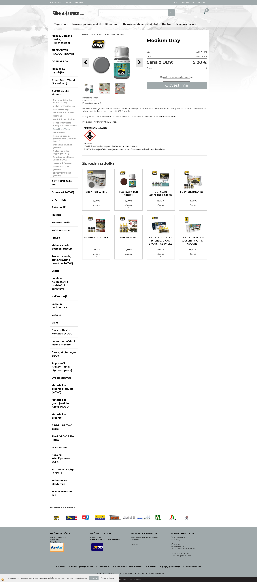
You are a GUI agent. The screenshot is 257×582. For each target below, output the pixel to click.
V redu (94, 578)
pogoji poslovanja (171, 567)
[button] (139, 62)
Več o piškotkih (108, 578)
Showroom (112, 24)
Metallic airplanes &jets (160, 193)
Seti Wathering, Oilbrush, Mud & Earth (64, 111)
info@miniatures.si (156, 573)
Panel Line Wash (61, 129)
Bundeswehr (128, 237)
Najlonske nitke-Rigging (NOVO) (61, 152)
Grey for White (96, 192)
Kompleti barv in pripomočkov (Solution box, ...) (64, 139)
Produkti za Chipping (64, 119)
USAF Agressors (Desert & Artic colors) (193, 240)
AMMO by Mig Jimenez (99, 34)
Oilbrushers (59, 132)
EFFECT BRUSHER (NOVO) (62, 174)
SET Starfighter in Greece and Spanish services (160, 240)
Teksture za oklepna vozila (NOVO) (63, 158)
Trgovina (60, 24)
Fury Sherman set (192, 192)
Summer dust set (96, 237)
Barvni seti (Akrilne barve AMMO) (62, 101)
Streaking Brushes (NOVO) (62, 146)
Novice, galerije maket (86, 24)
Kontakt (167, 24)
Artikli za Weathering (64, 106)
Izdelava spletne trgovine (125, 580)
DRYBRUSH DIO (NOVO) (61, 168)
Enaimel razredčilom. (167, 116)
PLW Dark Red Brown (128, 193)
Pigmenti (57, 116)
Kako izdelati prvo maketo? (140, 24)
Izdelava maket (186, 24)
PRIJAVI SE (135, 544)
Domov (85, 34)
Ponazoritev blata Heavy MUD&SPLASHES (65, 124)
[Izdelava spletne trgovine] (138, 580)
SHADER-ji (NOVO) (62, 163)
